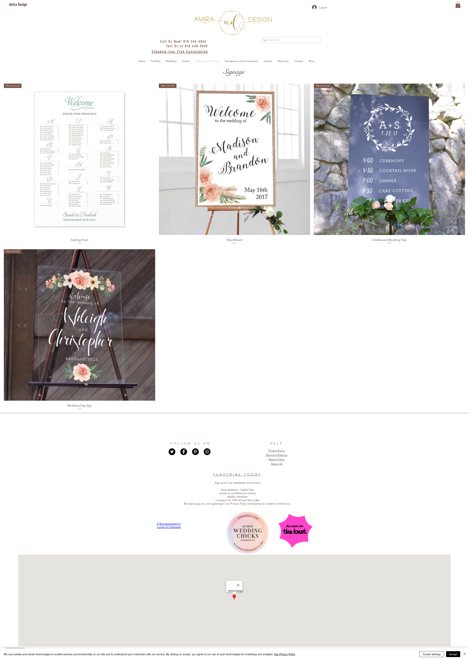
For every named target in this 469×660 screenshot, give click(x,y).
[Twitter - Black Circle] (172, 451)
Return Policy (277, 459)
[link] (458, 4)
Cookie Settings (432, 654)
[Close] (464, 654)
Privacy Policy (276, 450)
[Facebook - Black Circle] (183, 451)
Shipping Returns (276, 455)
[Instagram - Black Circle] (207, 451)
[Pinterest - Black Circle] (195, 451)
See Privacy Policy (284, 654)
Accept (453, 654)
